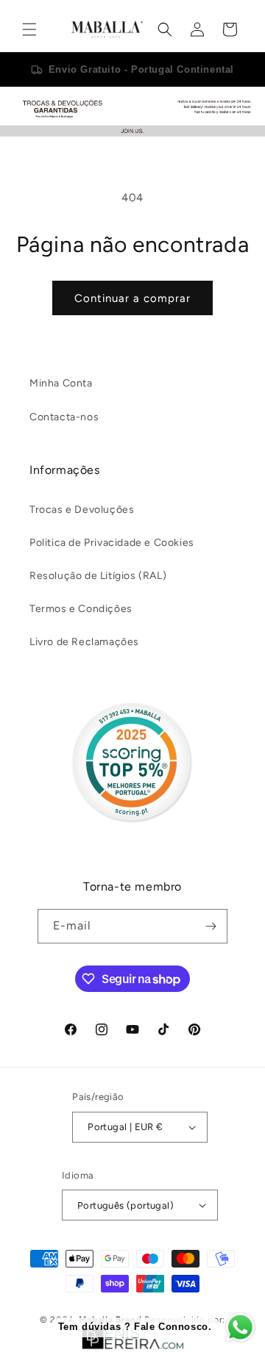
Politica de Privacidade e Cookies (111, 542)
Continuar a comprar (132, 298)
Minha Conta (61, 383)
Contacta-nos (64, 417)
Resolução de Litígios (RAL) (97, 575)
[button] (29, 29)
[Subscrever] (210, 926)
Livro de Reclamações (84, 642)
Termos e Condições (80, 609)
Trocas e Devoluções (81, 509)
